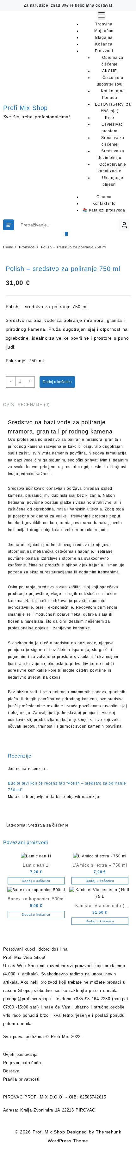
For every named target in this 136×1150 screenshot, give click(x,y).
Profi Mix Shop (25, 107)
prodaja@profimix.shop (25, 998)
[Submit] (66, 234)
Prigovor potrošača (22, 1062)
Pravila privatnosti (21, 1079)
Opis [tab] (8, 404)
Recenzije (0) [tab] (33, 404)
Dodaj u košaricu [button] (36, 881)
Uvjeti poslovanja (20, 1054)
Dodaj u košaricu (57, 382)
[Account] (124, 225)
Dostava (11, 1071)
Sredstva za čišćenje (48, 825)
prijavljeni (39, 796)
